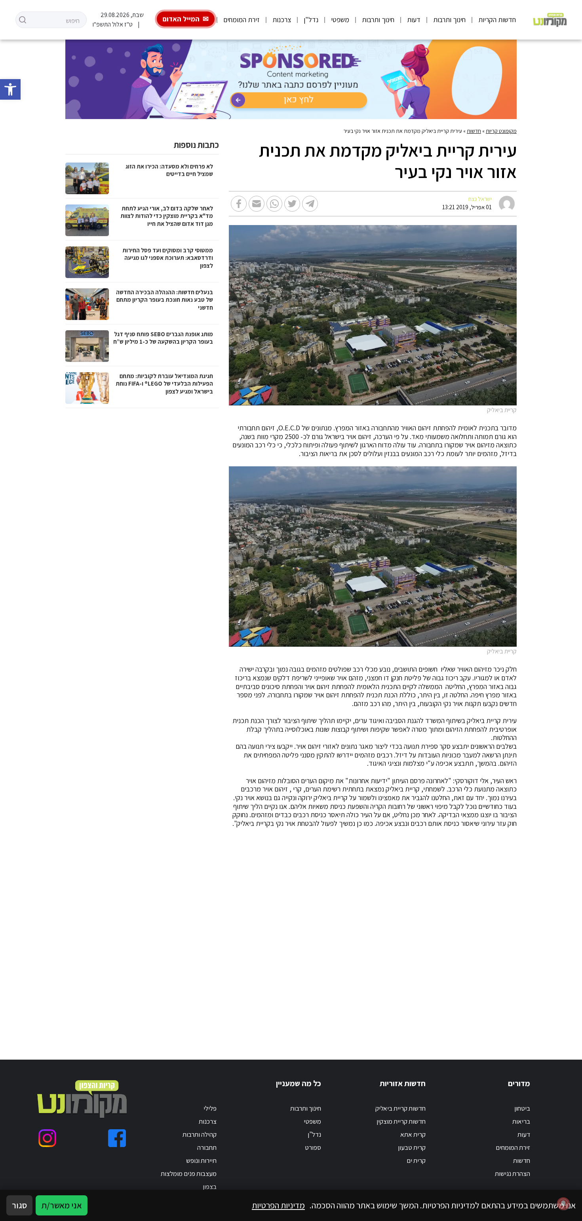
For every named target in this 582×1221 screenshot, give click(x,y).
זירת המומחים (241, 19)
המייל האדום (181, 18)
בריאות (521, 1121)
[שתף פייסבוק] (239, 204)
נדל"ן (311, 19)
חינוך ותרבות (449, 19)
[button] (10, 89)
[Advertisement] (353, 934)
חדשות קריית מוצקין (401, 1121)
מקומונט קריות (501, 130)
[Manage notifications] (563, 1203)
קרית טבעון (412, 1147)
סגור (19, 1205)
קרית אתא (413, 1134)
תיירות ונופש (201, 1160)
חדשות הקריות (497, 19)
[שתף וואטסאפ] (274, 204)
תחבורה (207, 1147)
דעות (413, 19)
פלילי (210, 1108)
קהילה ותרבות (200, 1134)
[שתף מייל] (256, 204)
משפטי (340, 19)
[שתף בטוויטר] (292, 204)
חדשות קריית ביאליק (400, 1108)
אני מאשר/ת (61, 1205)
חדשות (474, 130)
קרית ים (416, 1160)
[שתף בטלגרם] (310, 204)
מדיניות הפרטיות (278, 1205)
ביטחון (522, 1108)
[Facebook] (117, 1138)
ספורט (313, 1147)
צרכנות (281, 19)
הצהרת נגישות (512, 1173)
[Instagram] (47, 1138)
